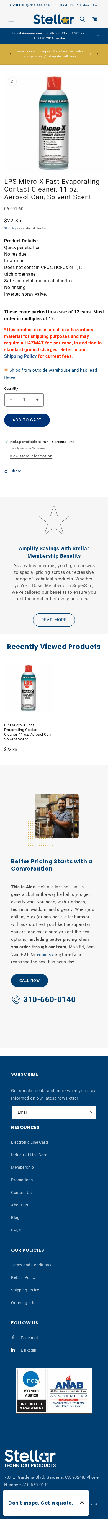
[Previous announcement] (10, 54)
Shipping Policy (20, 356)
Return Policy (23, 1277)
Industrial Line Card (29, 1155)
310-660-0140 (35, 1484)
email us (45, 954)
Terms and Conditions (31, 1265)
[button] (11, 19)
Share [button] (16, 471)
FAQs (16, 1230)
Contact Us (21, 1192)
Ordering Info (23, 1303)
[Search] (82, 19)
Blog (15, 1217)
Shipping (10, 228)
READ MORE (54, 619)
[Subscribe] (90, 1112)
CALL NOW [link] (29, 980)
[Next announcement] (98, 54)
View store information (31, 456)
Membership (22, 1167)
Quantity (11, 388)
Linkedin (28, 1350)
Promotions (22, 1180)
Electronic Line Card (29, 1142)
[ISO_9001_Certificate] (54, 1391)
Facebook (30, 1338)
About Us (19, 1205)
